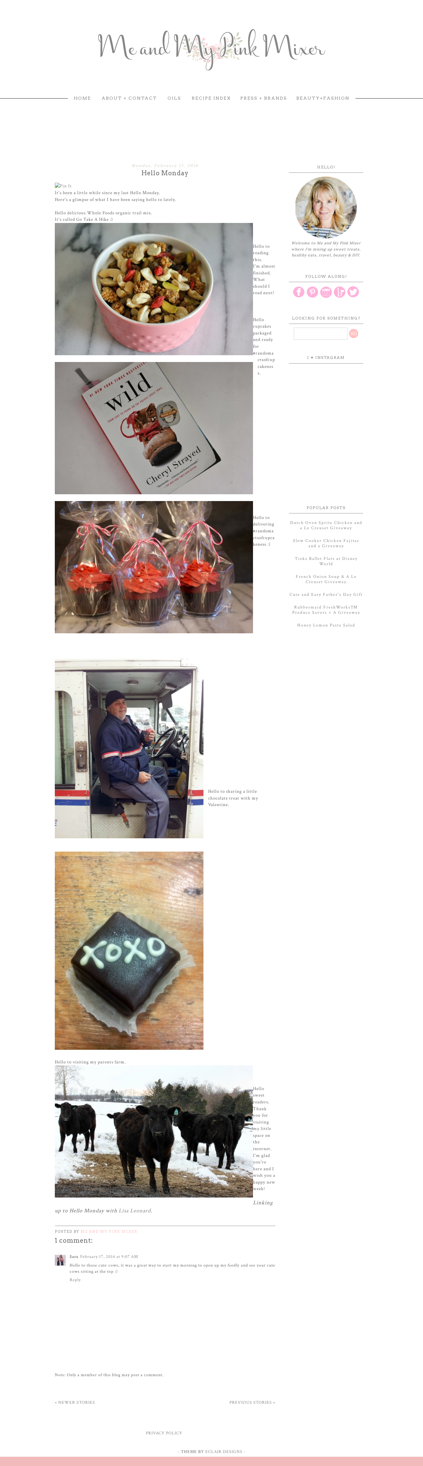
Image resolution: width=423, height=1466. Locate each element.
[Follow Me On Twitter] (353, 297)
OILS (174, 98)
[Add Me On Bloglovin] (340, 297)
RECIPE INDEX (211, 98)
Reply (75, 1280)
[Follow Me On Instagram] (326, 297)
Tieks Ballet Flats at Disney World (326, 561)
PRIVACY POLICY (164, 1433)
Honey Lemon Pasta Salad (326, 625)
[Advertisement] (211, 126)
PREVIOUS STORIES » (252, 1402)
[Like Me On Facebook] (299, 297)
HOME (82, 98)
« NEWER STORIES (75, 1402)
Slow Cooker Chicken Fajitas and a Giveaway (326, 543)
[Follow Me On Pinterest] (312, 297)
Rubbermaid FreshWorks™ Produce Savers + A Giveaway (326, 609)
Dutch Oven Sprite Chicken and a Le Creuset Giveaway (326, 525)
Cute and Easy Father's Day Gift (326, 594)
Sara (74, 1256)
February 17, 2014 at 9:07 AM (109, 1256)
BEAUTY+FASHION (323, 98)
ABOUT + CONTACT (129, 98)
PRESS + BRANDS (263, 98)
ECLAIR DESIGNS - (225, 1452)
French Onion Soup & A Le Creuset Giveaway (326, 579)
